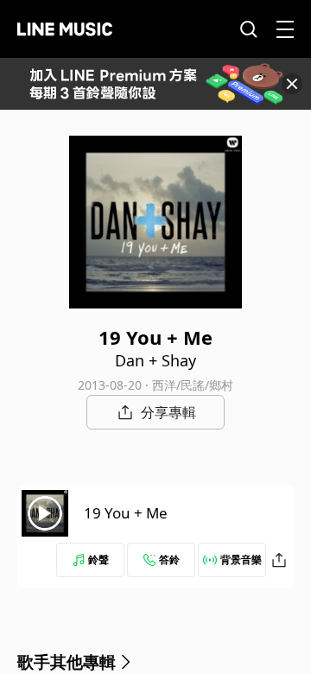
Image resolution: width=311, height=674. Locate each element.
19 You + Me (126, 513)
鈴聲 (98, 559)
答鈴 (169, 559)
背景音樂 (241, 559)
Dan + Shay (155, 360)
